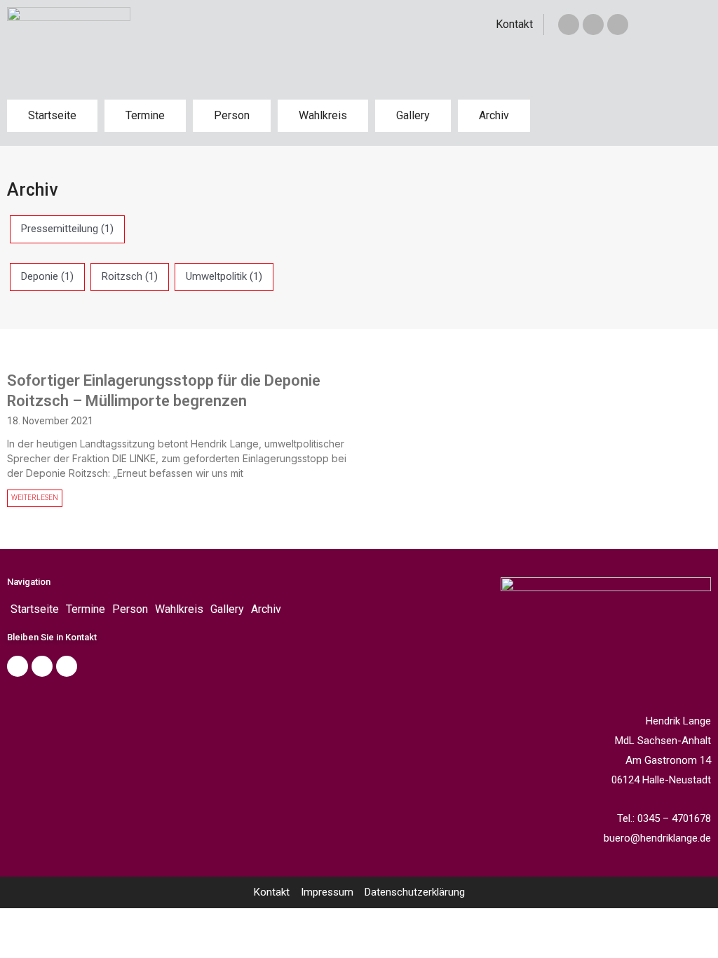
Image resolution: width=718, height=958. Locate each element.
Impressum (327, 892)
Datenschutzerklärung (415, 892)
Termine (145, 115)
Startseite (52, 115)
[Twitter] (593, 24)
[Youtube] (66, 666)
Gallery (413, 115)
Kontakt (514, 24)
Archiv (494, 115)
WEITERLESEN (34, 497)
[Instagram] (617, 24)
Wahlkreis (323, 115)
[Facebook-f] (568, 24)
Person (232, 115)
